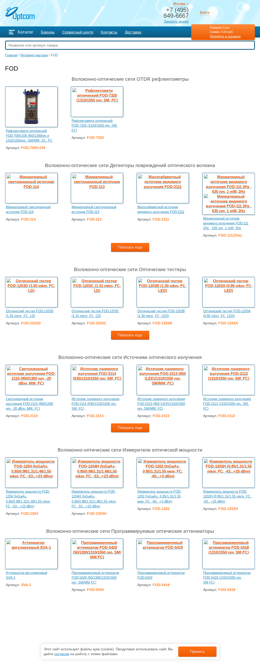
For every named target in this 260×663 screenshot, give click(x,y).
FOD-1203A (228, 323)
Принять (197, 652)
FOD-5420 (95, 590)
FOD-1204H (96, 514)
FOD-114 (28, 219)
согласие (61, 654)
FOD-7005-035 (33, 148)
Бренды (48, 32)
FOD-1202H (228, 509)
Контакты (109, 32)
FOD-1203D (31, 323)
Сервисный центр (77, 32)
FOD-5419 (161, 585)
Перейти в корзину (225, 36)
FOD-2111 (161, 219)
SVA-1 (26, 585)
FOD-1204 (29, 514)
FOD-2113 (161, 416)
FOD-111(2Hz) (230, 235)
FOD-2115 (29, 416)
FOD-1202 (161, 509)
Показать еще (130, 247)
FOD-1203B (162, 323)
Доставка (133, 32)
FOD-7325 (95, 138)
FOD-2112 (226, 416)
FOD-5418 (226, 590)
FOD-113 (94, 219)
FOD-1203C (96, 323)
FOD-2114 (95, 416)
